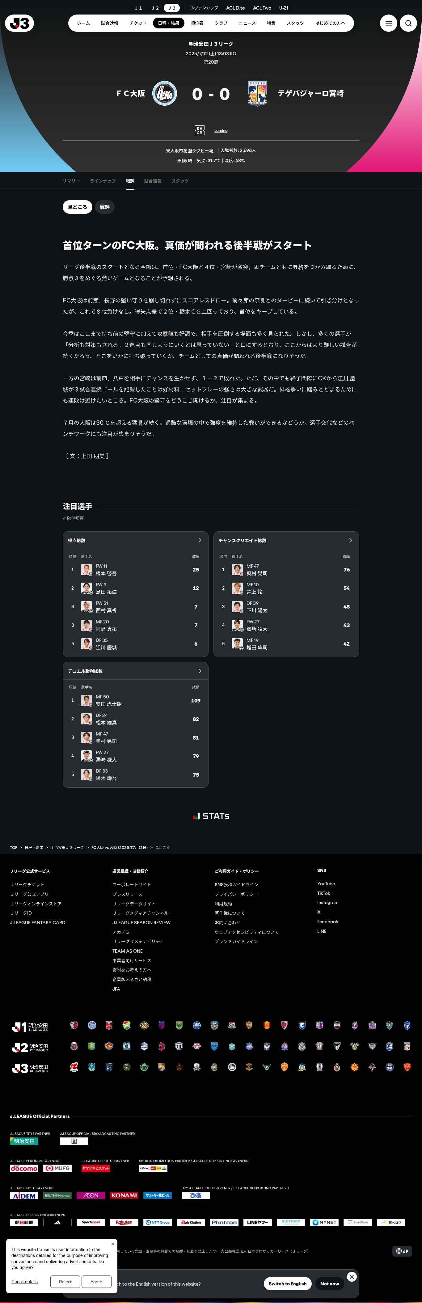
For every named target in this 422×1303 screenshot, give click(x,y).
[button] (388, 23)
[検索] (408, 23)
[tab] (71, 181)
